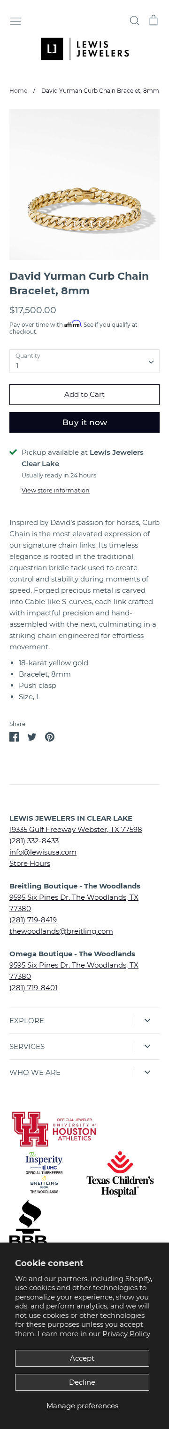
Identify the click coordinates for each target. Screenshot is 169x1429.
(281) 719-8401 (33, 987)
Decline (82, 1382)
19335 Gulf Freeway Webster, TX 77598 (75, 829)
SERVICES (27, 1046)
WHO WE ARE (35, 1072)
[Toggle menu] (15, 20)
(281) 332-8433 (34, 840)
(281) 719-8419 (33, 919)
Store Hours (29, 863)
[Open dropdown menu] (147, 1020)
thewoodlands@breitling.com (61, 931)
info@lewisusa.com (43, 852)
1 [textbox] (17, 365)
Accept (82, 1358)
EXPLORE (26, 1020)
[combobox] (84, 361)
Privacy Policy (126, 1333)
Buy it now (84, 422)
